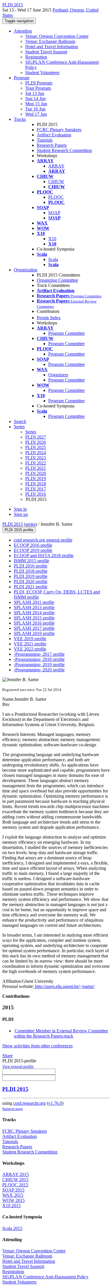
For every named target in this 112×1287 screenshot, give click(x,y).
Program (21, 77)
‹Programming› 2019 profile (39, 664)
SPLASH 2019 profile (34, 633)
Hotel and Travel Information (51, 46)
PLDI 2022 (35, 463)
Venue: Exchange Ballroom (50, 41)
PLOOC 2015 (15, 1184)
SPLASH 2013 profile (34, 607)
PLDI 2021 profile (30, 586)
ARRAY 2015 (15, 1174)
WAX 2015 (12, 1195)
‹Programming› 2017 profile (39, 654)
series (31, 524)
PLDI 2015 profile (19, 530)
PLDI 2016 (35, 494)
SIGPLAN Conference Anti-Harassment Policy (45, 1276)
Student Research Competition (64, 150)
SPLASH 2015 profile (34, 617)
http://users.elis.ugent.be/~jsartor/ (64, 986)
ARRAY (56, 166)
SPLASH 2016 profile (34, 623)
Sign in (20, 509)
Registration (36, 57)
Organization (25, 269)
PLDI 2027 (35, 437)
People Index (49, 317)
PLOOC (56, 197)
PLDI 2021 (35, 468)
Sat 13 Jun (34, 93)
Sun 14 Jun (35, 98)
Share (7, 1055)
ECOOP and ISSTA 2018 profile (44, 555)
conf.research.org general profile (43, 540)
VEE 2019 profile (30, 638)
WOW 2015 (13, 1200)
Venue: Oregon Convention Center (56, 36)
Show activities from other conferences (37, 1045)
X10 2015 (11, 1205)
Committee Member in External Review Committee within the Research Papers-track (61, 1033)
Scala (53, 259)
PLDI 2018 (35, 483)
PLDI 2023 (35, 457)
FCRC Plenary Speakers (59, 129)
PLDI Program (38, 82)
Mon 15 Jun (36, 103)
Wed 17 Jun (36, 114)
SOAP (54, 212)
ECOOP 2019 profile (33, 550)
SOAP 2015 (13, 1190)
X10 (52, 238)
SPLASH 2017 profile (34, 628)
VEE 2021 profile (30, 643)
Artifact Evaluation (54, 134)
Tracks (20, 119)
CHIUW (56, 181)
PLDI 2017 (35, 488)
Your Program (38, 88)
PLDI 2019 (35, 478)
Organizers (58, 374)
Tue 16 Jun (35, 108)
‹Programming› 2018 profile (39, 659)
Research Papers (52, 145)
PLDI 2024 (35, 452)
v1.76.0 (55, 1103)
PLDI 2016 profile (30, 565)
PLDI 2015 (12, 524)
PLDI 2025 (35, 447)
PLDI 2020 (35, 473)
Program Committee (66, 333)
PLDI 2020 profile (30, 581)
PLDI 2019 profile (30, 576)
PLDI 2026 (35, 442)
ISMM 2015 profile (31, 560)
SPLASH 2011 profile (34, 602)
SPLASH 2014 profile (34, 612)
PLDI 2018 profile (30, 571)
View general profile (18, 1066)
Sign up (21, 514)
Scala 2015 (12, 1228)
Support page (12, 1108)
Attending (23, 31)
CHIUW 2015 (15, 1179)
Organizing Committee (57, 280)
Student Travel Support (46, 51)
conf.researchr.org (29, 1103)
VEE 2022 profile (30, 649)
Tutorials (45, 140)
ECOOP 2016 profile (33, 545)
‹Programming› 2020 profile (39, 669)
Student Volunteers (42, 72)
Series (30, 431)
